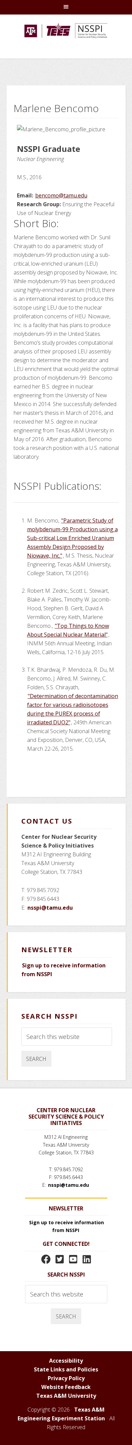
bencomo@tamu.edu (61, 195)
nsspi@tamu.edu (50, 907)
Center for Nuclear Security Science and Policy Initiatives (66, 39)
